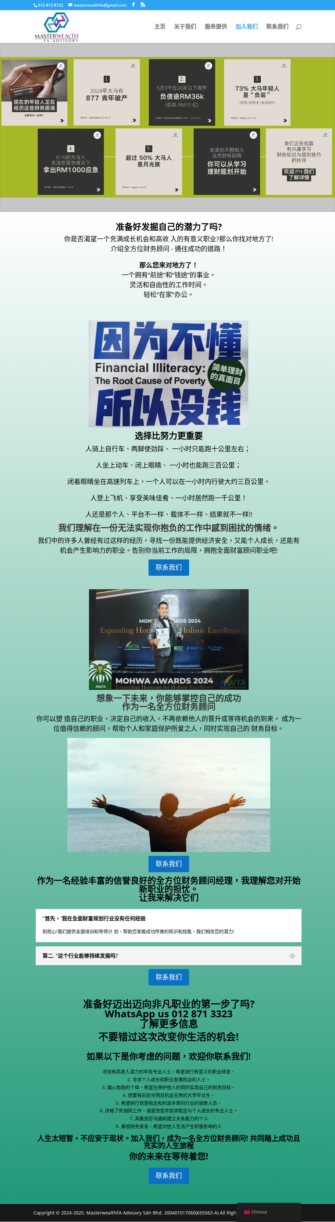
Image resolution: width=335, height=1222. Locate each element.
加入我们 (247, 27)
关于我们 (185, 27)
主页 (160, 27)
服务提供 (216, 27)
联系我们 (277, 27)
